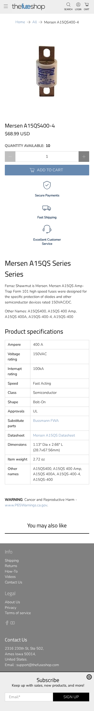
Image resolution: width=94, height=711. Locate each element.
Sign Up (71, 697)
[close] (89, 677)
